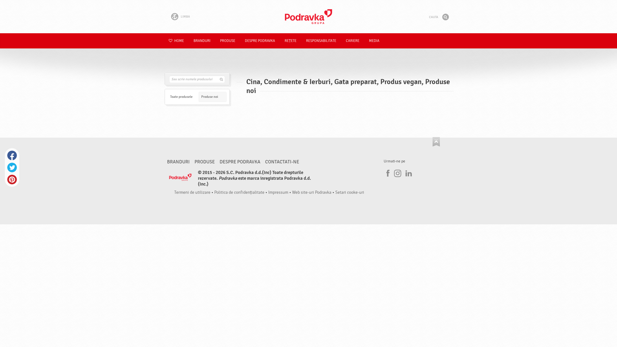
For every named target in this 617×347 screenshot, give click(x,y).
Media (374, 41)
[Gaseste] (445, 17)
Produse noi (209, 97)
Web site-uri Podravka (311, 192)
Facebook (12, 155)
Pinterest (12, 179)
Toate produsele (181, 97)
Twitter (12, 167)
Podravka (308, 16)
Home (179, 41)
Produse (227, 41)
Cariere (352, 41)
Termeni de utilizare (192, 192)
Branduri (202, 41)
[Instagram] (397, 172)
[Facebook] (387, 172)
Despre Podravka (260, 41)
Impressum (278, 192)
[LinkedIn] (408, 172)
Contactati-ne (282, 162)
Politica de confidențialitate (239, 192)
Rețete (290, 41)
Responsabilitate (321, 41)
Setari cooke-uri (349, 192)
